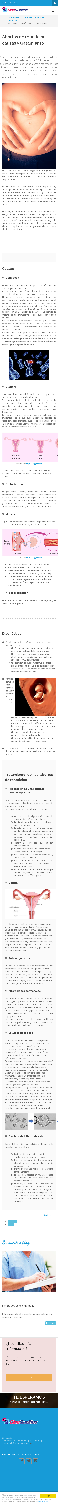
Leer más (51, 1323)
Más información (43, 1501)
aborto (11, 1225)
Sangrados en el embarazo (18, 1305)
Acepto (48, 1496)
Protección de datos (30, 1454)
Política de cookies (10, 1454)
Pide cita (29, 1377)
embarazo (12, 1222)
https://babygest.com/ (34, 464)
